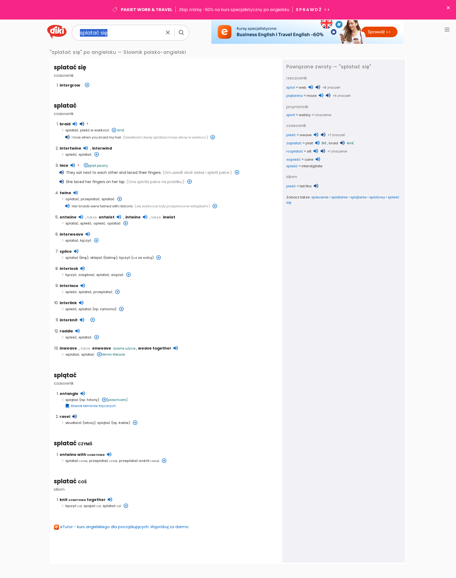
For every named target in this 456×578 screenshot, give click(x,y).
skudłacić (73, 422)
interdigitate (312, 166)
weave (306, 134)
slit (309, 151)
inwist (169, 217)
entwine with (82, 454)
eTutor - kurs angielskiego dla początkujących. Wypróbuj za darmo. (124, 526)
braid (65, 124)
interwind (102, 148)
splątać (65, 375)
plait (309, 143)
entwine (68, 217)
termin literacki (113, 354)
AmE (120, 130)
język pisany (98, 165)
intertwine (70, 148)
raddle (66, 331)
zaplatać (294, 143)
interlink (68, 302)
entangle (69, 393)
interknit (69, 320)
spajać (92, 505)
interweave (71, 234)
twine (65, 192)
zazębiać (86, 274)
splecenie (320, 197)
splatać (65, 106)
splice (66, 251)
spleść (71, 154)
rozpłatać (294, 151)
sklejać (96, 257)
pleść (291, 134)
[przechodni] (117, 400)
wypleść (293, 159)
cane (309, 159)
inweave (68, 348)
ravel (65, 416)
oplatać (72, 199)
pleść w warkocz (94, 130)
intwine (133, 217)
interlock (69, 268)
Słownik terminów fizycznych (93, 406)
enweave (101, 348)
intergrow (70, 85)
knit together (83, 499)
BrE (324, 143)
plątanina (294, 95)
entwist (107, 217)
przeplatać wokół (139, 460)
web (302, 87)
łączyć (85, 240)
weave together (154, 348)
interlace (69, 285)
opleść (99, 223)
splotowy (377, 197)
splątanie (358, 197)
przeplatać (90, 199)
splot (290, 87)
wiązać (117, 274)
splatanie (339, 197)
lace (64, 165)
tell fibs (306, 186)
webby (305, 114)
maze (312, 95)
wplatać (72, 354)
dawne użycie (124, 348)
